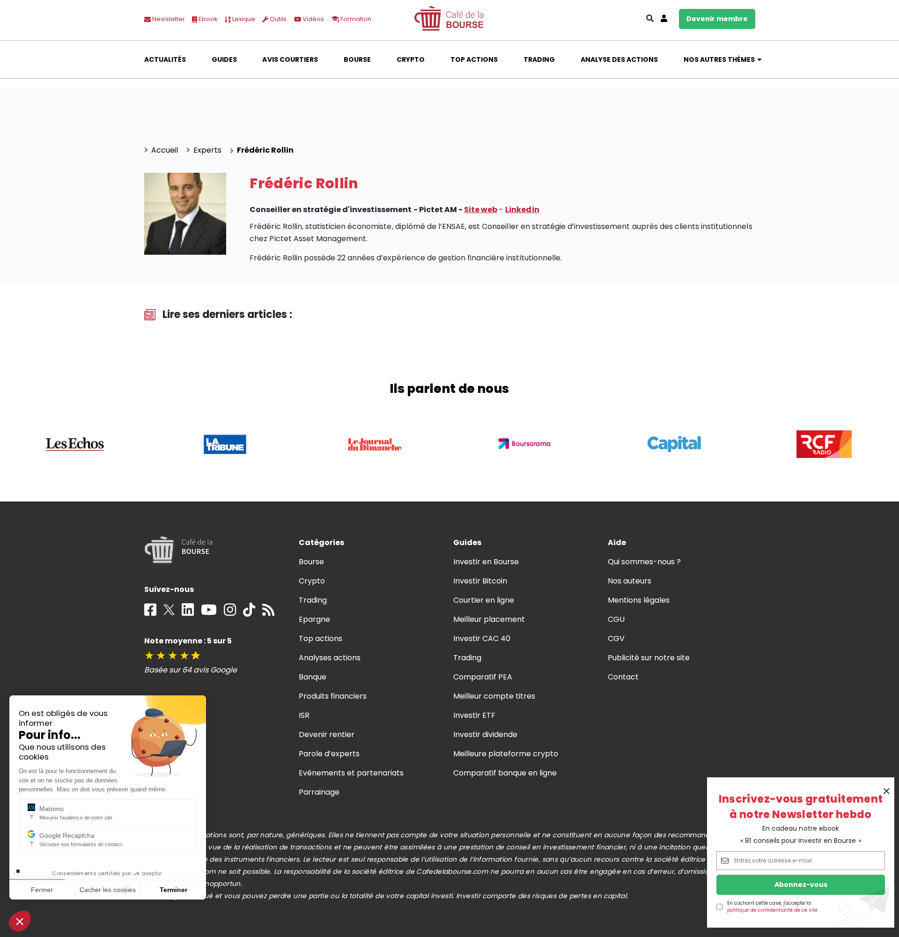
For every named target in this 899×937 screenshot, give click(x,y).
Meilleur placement (489, 619)
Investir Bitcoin (480, 580)
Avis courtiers (289, 59)
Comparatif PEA (482, 676)
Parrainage (319, 792)
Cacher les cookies (108, 889)
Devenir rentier (326, 734)
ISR (304, 715)
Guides (224, 59)
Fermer (42, 889)
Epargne (314, 619)
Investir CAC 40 (481, 638)
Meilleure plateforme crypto (506, 753)
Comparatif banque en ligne (505, 772)
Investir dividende (485, 734)
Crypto (411, 59)
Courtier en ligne (484, 600)
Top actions (474, 59)
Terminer (173, 889)
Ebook (207, 19)
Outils (277, 19)
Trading (539, 59)
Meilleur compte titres (494, 696)
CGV (616, 638)
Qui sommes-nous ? (644, 561)
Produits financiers (333, 696)
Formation (355, 19)
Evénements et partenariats (351, 772)
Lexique (243, 19)
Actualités (165, 59)
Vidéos (312, 19)
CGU (616, 619)
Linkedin (522, 209)
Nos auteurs (629, 580)
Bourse (357, 59)
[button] (19, 921)
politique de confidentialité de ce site (772, 910)
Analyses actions (330, 657)
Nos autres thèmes (719, 59)
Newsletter (168, 19)
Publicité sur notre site (649, 657)
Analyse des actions (619, 59)
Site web (480, 209)
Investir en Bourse (486, 561)
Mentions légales (639, 600)
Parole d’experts (329, 753)
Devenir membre (717, 18)
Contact (623, 676)
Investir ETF (474, 715)
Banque (312, 676)
